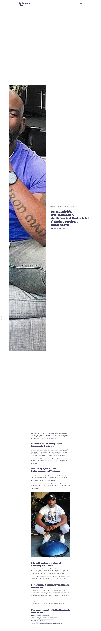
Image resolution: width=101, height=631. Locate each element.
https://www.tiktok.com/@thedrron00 (43, 622)
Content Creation (60, 206)
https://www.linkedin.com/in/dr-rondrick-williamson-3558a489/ (49, 623)
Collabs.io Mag (24, 4)
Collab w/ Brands (55, 3)
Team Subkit (58, 228)
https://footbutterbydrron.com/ (42, 615)
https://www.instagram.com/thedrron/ (45, 618)
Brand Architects (62, 3)
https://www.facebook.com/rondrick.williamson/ (46, 617)
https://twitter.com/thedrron (38, 620)
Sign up (78, 3)
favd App (69, 3)
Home (49, 3)
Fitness (72, 206)
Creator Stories (67, 206)
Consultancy (53, 206)
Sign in (74, 3)
